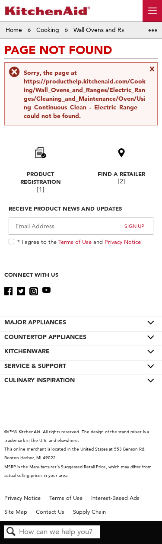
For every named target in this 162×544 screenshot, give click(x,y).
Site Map (15, 512)
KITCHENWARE (27, 351)
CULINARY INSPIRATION (39, 380)
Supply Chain (89, 512)
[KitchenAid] (47, 10)
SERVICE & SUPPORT (35, 366)
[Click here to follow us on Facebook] (8, 291)
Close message (151, 72)
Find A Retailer (121, 173)
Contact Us (50, 512)
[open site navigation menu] (152, 11)
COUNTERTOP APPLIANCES (45, 337)
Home (15, 30)
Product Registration (40, 177)
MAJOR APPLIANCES (35, 322)
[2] (121, 181)
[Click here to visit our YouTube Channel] (46, 291)
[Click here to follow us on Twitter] (21, 291)
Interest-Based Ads (115, 498)
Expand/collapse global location (153, 27)
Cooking (48, 30)
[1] (40, 189)
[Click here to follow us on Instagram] (33, 291)
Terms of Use (75, 241)
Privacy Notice (123, 241)
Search (11, 532)
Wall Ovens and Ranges (106, 30)
